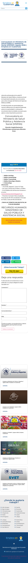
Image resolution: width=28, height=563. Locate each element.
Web (2, 316)
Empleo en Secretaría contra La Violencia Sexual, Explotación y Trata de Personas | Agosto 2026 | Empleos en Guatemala (14, 484)
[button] (26, 3)
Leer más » (5, 385)
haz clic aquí (18, 170)
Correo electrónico (6, 310)
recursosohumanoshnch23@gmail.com (11, 194)
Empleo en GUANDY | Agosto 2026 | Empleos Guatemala (13, 433)
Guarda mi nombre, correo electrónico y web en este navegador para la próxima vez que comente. (13, 325)
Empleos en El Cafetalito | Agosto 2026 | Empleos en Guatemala (12, 407)
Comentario (4, 287)
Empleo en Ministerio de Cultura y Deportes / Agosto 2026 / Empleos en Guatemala (13, 382)
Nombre (3, 305)
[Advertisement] (14, 25)
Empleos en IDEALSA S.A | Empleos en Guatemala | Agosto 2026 (11, 458)
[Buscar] (26, 8)
